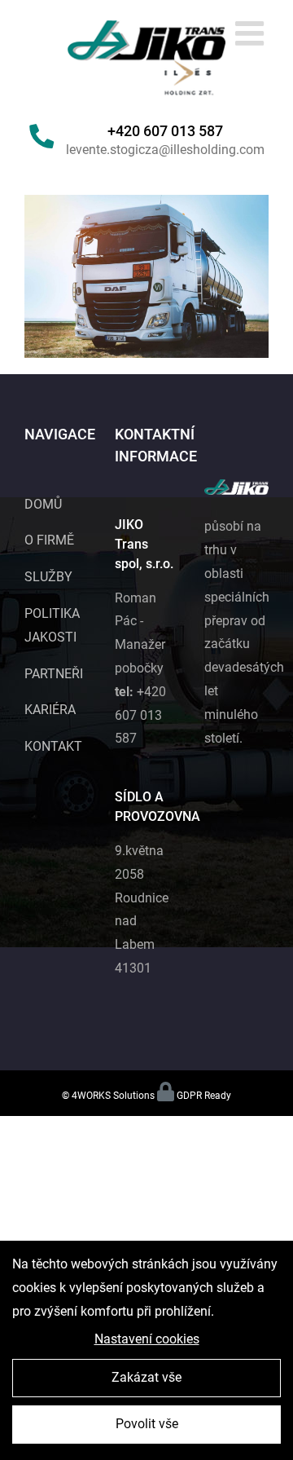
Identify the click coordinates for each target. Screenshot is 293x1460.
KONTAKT (53, 746)
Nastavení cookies (146, 1339)
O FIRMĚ (49, 540)
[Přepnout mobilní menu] (252, 33)
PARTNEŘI (53, 673)
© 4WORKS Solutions (108, 1095)
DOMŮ (43, 504)
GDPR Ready (204, 1095)
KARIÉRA (50, 709)
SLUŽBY (48, 576)
